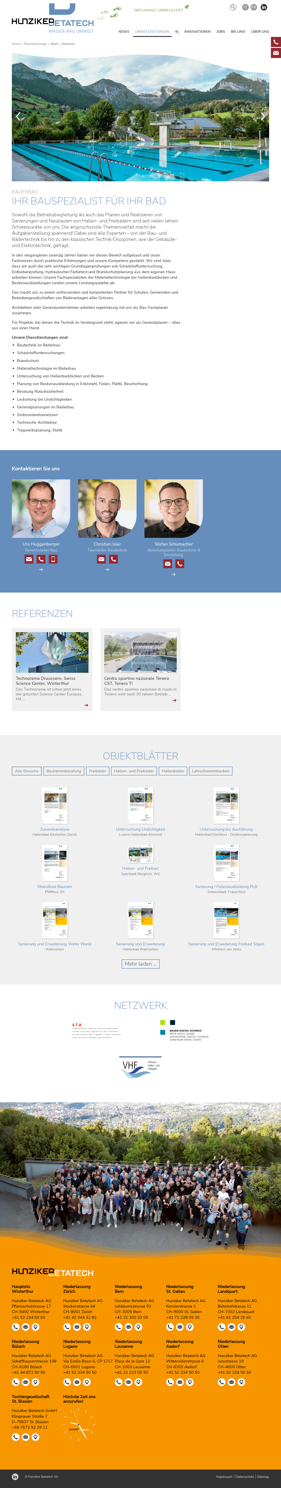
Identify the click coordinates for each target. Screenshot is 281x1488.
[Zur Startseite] (53, 18)
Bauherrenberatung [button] (64, 771)
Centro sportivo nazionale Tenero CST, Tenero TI (136, 680)
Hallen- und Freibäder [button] (134, 771)
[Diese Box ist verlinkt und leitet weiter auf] (276, 42)
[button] (264, 7)
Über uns (260, 31)
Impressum (224, 1477)
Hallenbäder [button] (173, 771)
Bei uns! (238, 31)
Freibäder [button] (97, 771)
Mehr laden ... (141, 963)
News (124, 31)
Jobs (221, 31)
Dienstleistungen (152, 31)
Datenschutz (245, 1477)
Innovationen (197, 31)
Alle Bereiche (27, 771)
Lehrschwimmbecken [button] (210, 771)
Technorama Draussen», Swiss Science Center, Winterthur (46, 680)
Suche (233, 7)
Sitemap (263, 1477)
